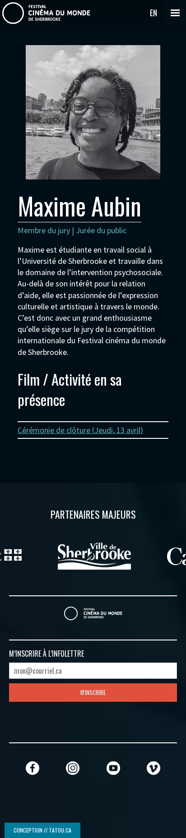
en (153, 12)
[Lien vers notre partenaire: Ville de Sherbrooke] (93, 555)
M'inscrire (93, 692)
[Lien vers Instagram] (72, 768)
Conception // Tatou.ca (42, 830)
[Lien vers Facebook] (32, 768)
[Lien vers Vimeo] (153, 768)
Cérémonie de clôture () (80, 430)
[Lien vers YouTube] (113, 768)
